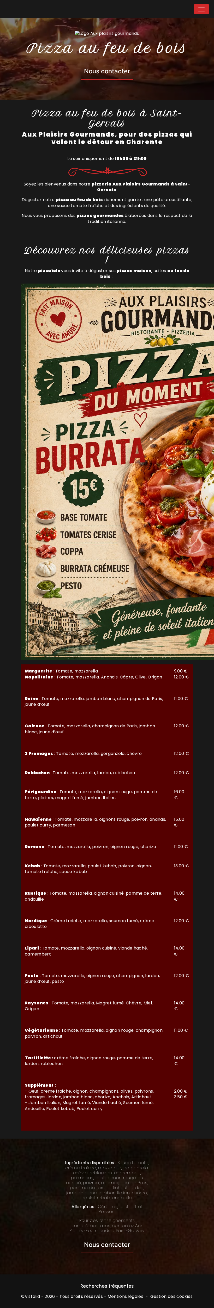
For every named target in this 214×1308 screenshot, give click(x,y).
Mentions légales (125, 1296)
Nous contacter (107, 71)
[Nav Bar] (201, 9)
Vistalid (32, 1296)
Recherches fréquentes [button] (107, 1286)
